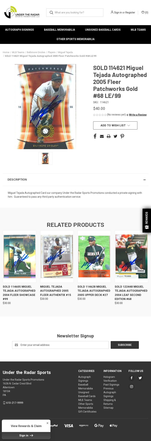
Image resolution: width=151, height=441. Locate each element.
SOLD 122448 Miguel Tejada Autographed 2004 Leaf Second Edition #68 (131, 293)
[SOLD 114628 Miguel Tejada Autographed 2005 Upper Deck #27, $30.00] (94, 256)
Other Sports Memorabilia (75, 39)
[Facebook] (95, 136)
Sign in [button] (24, 435)
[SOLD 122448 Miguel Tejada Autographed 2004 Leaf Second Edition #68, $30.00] (131, 256)
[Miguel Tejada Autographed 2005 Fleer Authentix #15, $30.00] (57, 256)
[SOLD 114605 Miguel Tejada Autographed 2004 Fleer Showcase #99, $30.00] (19, 256)
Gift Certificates (87, 411)
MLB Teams (138, 29)
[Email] (102, 136)
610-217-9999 (14, 402)
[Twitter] (115, 136)
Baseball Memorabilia (59, 29)
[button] (136, 114)
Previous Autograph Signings (109, 392)
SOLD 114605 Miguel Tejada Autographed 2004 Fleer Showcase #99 (19, 293)
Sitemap (108, 407)
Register (130, 12)
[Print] (108, 136)
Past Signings (111, 384)
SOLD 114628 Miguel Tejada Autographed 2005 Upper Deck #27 (94, 291)
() (146, 12)
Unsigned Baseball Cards (103, 29)
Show (147, 221)
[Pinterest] (122, 136)
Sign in (118, 12)
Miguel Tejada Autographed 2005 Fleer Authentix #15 (55, 291)
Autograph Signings (19, 29)
